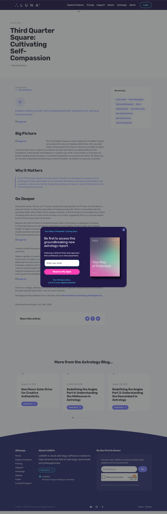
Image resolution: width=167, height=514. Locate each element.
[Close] (124, 230)
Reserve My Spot (62, 271)
